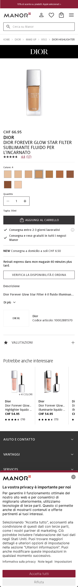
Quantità (8, 194)
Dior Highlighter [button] (63, 39)
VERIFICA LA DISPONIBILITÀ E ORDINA (39, 275)
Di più (7, 302)
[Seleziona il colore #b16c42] (59, 174)
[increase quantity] (25, 201)
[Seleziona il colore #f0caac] (18, 184)
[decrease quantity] (8, 201)
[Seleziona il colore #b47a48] (49, 174)
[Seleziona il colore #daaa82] (28, 174)
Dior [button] (18, 39)
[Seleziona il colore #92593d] (70, 174)
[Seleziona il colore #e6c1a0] (7, 174)
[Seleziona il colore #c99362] (39, 174)
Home (6, 39)
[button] (39, 51)
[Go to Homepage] (17, 15)
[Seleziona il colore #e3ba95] (18, 174)
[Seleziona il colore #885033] (7, 184)
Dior (35, 316)
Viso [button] (44, 39)
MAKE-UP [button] (31, 39)
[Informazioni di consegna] (73, 230)
